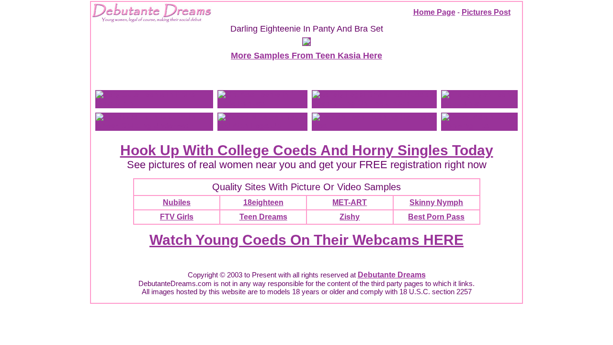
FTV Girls (176, 217)
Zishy (350, 217)
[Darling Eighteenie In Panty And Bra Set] (306, 43)
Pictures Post (486, 12)
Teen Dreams (263, 217)
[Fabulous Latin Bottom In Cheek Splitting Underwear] (154, 126)
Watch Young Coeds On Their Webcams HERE (306, 240)
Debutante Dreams (392, 275)
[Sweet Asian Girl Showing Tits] (479, 126)
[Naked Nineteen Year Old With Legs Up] (262, 126)
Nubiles (177, 202)
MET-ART (349, 202)
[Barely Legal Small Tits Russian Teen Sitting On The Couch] (374, 103)
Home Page (434, 12)
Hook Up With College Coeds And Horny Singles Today (306, 150)
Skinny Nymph (436, 202)
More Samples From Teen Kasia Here (306, 55)
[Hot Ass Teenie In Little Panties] (262, 103)
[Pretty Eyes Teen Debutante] (479, 103)
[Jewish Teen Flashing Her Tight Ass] (374, 126)
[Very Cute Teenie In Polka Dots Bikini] (154, 103)
